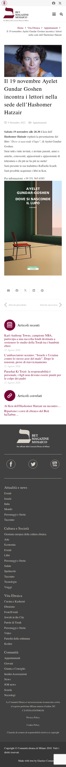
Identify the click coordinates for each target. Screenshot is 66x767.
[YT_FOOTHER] (55, 464)
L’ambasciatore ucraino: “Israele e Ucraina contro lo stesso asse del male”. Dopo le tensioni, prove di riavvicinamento (31, 358)
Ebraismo (9, 606)
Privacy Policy (33, 717)
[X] (60, 3)
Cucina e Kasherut (14, 601)
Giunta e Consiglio (14, 668)
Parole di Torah (12, 622)
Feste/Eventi (11, 612)
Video (7, 633)
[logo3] (16, 14)
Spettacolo (10, 571)
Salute (7, 566)
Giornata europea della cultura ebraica (25, 534)
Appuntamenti (40, 122)
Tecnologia (10, 581)
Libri (7, 555)
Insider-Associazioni (15, 674)
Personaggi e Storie (15, 514)
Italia (7, 504)
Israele (7, 498)
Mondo (8, 509)
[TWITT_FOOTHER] (33, 464)
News (7, 679)
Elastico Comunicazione (49, 760)
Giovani (8, 663)
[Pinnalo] (42, 290)
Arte (6, 539)
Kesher (8, 643)
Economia (9, 544)
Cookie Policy (33, 724)
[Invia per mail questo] (8, 290)
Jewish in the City (14, 617)
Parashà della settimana (17, 638)
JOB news (10, 684)
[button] (4, 3)
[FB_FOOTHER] (11, 464)
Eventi (7, 493)
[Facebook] (54, 3)
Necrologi (9, 695)
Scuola (8, 690)
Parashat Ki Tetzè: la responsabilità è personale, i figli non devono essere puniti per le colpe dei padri (32, 375)
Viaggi (8, 587)
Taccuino (9, 519)
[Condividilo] (17, 290)
